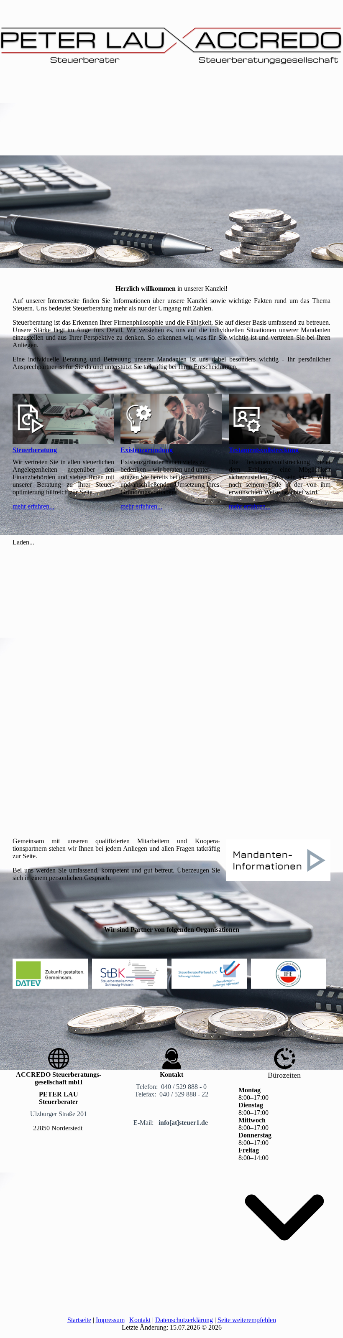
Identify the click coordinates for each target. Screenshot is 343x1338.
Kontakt (140, 1319)
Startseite (79, 1319)
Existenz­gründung (146, 449)
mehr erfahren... (33, 506)
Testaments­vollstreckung (264, 449)
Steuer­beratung (35, 449)
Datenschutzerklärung (184, 1319)
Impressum (110, 1319)
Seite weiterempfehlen (247, 1319)
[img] (171, 39)
